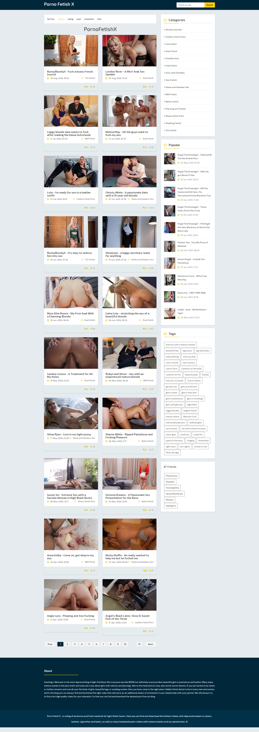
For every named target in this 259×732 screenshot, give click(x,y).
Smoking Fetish (173, 123)
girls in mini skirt (189, 392)
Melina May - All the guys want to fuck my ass (127, 133)
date (60, 19)
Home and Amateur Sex (177, 87)
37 (93, 570)
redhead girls (195, 422)
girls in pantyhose (174, 398)
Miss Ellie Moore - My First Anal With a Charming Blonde (70, 315)
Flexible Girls (172, 58)
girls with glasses (174, 404)
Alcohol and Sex (173, 29)
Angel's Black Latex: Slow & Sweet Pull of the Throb (128, 617)
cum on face (171, 368)
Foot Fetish (171, 65)
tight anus (171, 446)
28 (152, 147)
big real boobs (203, 350)
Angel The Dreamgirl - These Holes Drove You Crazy (192, 209)
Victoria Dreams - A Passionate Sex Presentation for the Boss (128, 496)
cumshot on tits (173, 374)
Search (209, 5)
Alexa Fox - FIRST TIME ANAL (192, 292)
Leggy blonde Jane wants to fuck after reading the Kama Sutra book (69, 133)
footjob (205, 374)
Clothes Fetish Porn (175, 37)
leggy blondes (172, 410)
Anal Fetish (171, 51)
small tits (198, 434)
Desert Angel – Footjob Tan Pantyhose (191, 261)
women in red (200, 446)
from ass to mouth (174, 380)
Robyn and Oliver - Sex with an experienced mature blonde (125, 375)
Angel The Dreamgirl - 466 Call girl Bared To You (193, 173)
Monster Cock (189, 416)
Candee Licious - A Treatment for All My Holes (70, 375)
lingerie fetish (190, 410)
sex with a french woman (194, 428)
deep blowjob (191, 374)
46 (151, 268)
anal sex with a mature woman (180, 344)
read (78, 19)
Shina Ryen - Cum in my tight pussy (69, 434)
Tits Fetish (170, 130)
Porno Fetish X (59, 4)
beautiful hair (172, 350)
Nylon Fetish (172, 101)
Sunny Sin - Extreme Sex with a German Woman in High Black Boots (69, 496)
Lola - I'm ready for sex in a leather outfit (69, 194)
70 (152, 510)
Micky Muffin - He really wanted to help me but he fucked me (127, 557)
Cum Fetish (171, 44)
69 (93, 328)
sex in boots (171, 428)
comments (89, 19)
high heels (192, 404)
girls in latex (171, 392)
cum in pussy (188, 362)
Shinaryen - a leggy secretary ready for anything (128, 254)
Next (150, 644)
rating (70, 19)
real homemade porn (175, 422)
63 (152, 328)
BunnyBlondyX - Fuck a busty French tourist (70, 73)
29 (93, 389)
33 (152, 449)
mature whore (172, 416)
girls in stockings (195, 398)
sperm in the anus (174, 440)
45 (93, 207)
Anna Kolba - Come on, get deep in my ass (70, 557)
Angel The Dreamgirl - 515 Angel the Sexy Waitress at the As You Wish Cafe (194, 227)
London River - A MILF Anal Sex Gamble (125, 73)
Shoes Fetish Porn (174, 116)
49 (93, 510)
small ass (184, 434)
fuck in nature (194, 380)
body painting (172, 356)
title (99, 19)
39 (93, 446)
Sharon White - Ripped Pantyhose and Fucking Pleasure (129, 436)
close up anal (189, 356)
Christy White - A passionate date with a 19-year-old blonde (127, 194)
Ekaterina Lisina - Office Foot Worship (192, 278)
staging (190, 440)
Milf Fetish (171, 94)
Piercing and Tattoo (175, 108)
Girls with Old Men (175, 72)
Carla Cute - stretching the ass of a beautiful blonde (127, 315)
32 (93, 86)
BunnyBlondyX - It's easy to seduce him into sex (69, 254)
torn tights (185, 446)
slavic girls (171, 434)
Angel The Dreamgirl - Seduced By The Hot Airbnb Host (195, 156)
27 (93, 147)
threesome (203, 440)
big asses (187, 350)
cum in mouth (172, 362)
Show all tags (172, 452)
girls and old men (189, 386)
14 (152, 86)
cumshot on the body (191, 368)
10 (125, 644)
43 (151, 207)
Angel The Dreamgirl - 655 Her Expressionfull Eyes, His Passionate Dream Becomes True (194, 192)
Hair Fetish (171, 80)
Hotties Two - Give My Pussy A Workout (193, 244)
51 (152, 570)
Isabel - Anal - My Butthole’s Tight (192, 311)
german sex (171, 386)
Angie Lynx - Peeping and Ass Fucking (70, 615)
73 (152, 631)
